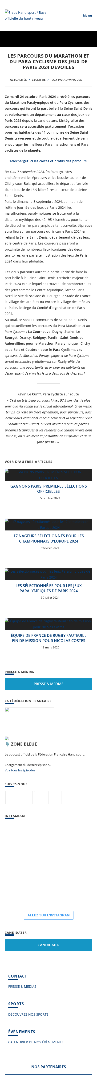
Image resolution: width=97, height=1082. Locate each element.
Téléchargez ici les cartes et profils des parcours (48, 161)
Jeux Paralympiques (66, 80)
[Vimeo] (54, 797)
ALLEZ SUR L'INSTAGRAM (49, 915)
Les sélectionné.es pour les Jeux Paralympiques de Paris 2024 (49, 588)
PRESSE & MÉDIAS (22, 986)
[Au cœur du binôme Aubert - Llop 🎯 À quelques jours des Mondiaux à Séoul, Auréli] (19, 836)
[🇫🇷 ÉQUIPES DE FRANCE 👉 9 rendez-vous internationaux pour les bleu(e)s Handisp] (19, 893)
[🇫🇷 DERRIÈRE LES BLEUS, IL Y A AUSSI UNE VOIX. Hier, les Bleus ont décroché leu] (47, 836)
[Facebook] (26, 797)
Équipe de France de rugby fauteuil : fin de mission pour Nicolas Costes (48, 638)
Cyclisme (39, 80)
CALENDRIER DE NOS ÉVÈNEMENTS (36, 1042)
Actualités (18, 80)
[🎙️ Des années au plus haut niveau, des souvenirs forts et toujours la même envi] (75, 865)
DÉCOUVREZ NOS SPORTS (28, 1014)
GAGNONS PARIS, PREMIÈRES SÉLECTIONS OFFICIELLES (48, 489)
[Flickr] (40, 797)
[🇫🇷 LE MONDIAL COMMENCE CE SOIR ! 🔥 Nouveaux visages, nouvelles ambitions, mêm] (19, 865)
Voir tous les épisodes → (22, 770)
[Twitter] (11, 797)
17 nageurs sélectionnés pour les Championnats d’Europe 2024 (48, 538)
